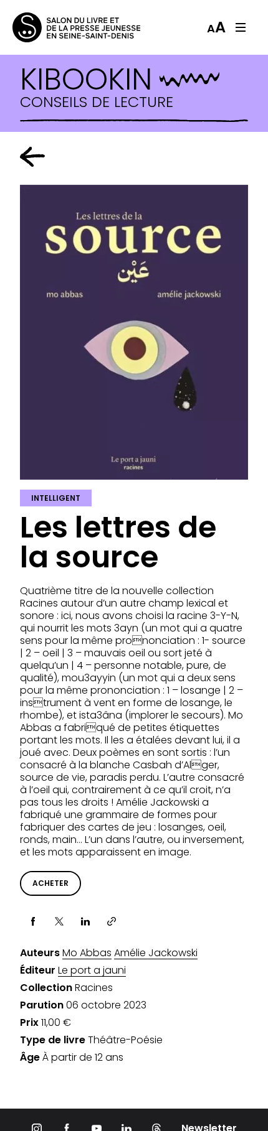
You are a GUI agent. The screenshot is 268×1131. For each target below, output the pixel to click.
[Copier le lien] (111, 921)
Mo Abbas (87, 953)
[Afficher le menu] (241, 27)
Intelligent (55, 498)
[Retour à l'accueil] (62, 27)
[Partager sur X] (59, 921)
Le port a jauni (92, 970)
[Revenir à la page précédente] (32, 156)
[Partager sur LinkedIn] (85, 921)
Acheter (50, 883)
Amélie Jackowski (156, 953)
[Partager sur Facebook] (33, 921)
